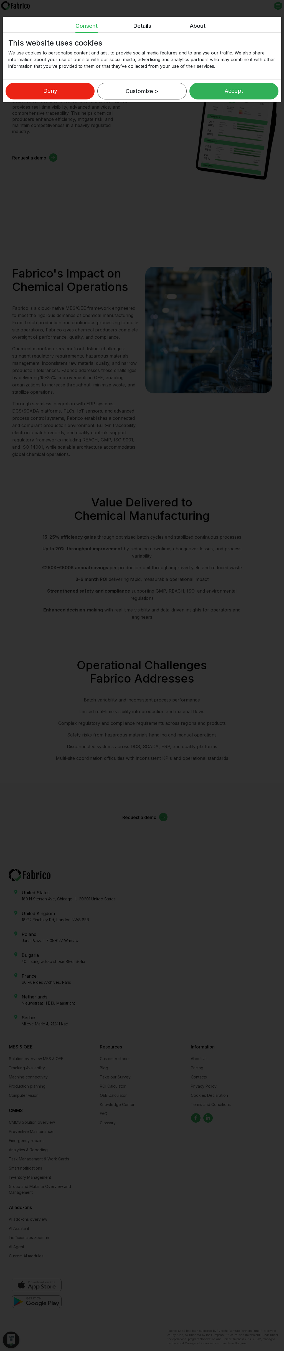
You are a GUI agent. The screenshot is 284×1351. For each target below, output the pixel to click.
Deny (50, 91)
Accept (234, 91)
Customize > (142, 91)
